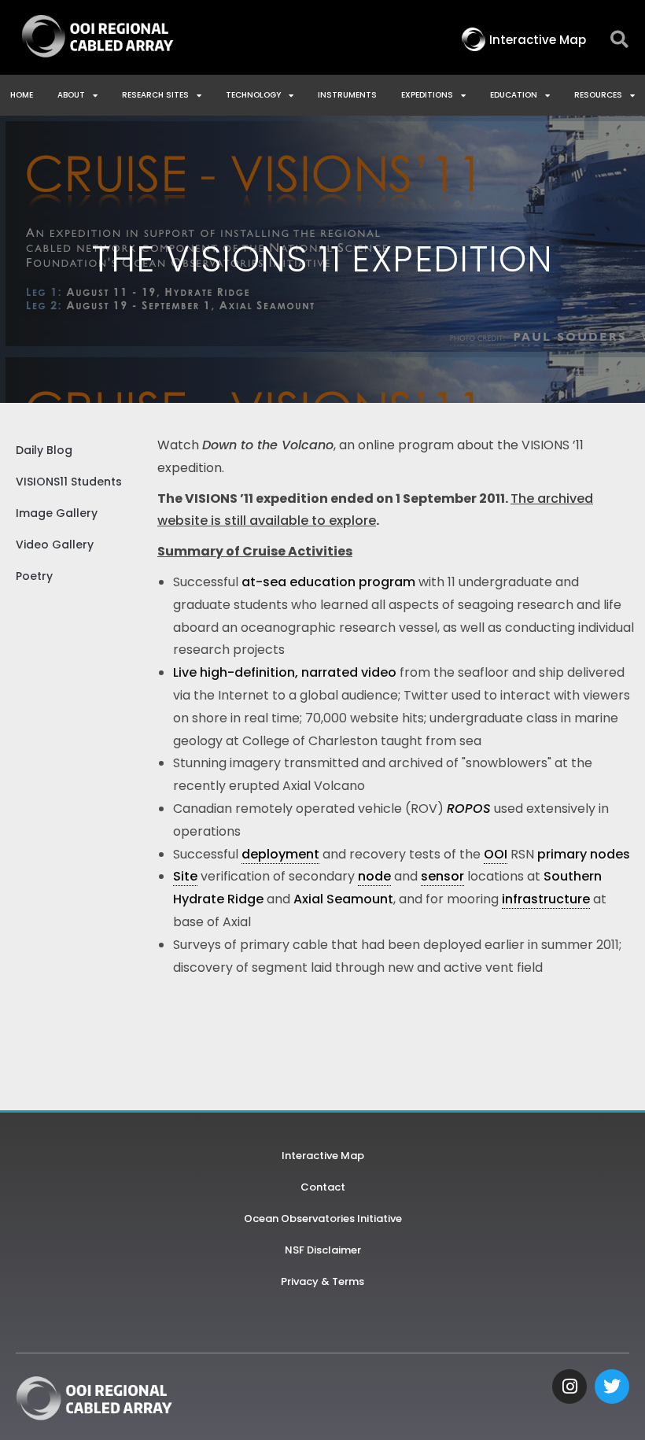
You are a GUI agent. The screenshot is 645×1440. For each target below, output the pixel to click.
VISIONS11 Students (69, 481)
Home (21, 95)
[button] (619, 39)
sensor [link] (442, 876)
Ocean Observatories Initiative (323, 1218)
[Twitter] (612, 1386)
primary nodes (583, 854)
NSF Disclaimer (323, 1249)
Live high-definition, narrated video (284, 672)
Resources (598, 95)
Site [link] (185, 876)
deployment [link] (280, 854)
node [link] (374, 876)
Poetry (34, 576)
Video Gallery (55, 544)
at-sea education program (328, 582)
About (71, 95)
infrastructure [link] (546, 899)
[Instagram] (569, 1386)
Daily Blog (44, 450)
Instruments (347, 95)
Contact (322, 1187)
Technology (253, 95)
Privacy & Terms (322, 1281)
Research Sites (155, 95)
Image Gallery (57, 513)
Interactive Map (323, 1155)
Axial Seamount (343, 899)
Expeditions (427, 95)
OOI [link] (495, 854)
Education (513, 95)
